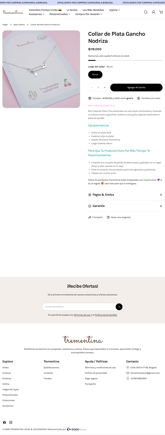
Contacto (48, 373)
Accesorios (7, 405)
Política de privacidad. (106, 315)
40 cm (95, 74)
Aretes (5, 367)
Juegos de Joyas (10, 389)
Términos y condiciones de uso (100, 367)
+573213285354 (138, 378)
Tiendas (48, 378)
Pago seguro (91, 378)
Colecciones (8, 400)
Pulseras (6, 378)
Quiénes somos (51, 367)
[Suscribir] (119, 306)
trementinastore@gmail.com (145, 373)
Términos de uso (82, 315)
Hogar (5, 24)
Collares (6, 373)
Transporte (90, 384)
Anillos (5, 384)
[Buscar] (146, 12)
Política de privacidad (96, 373)
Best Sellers (19, 24)
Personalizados (10, 394)
